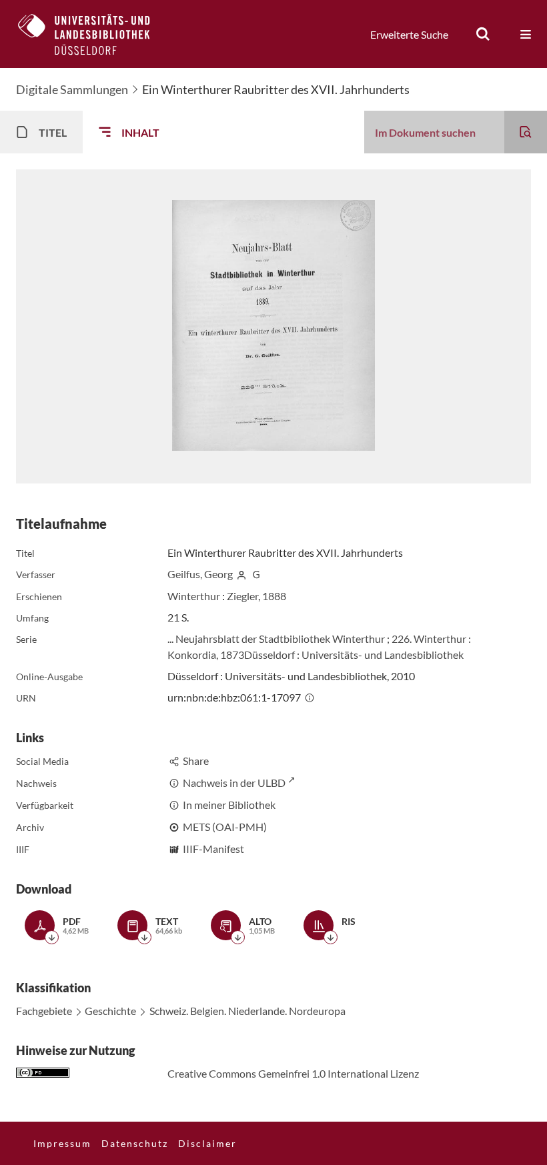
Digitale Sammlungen (72, 89)
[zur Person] (241, 573)
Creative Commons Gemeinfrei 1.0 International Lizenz (293, 1073)
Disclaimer (207, 1143)
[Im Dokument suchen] (525, 132)
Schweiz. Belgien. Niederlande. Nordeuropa (247, 1010)
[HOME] (94, 34)
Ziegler (242, 596)
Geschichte (110, 1010)
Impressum (62, 1143)
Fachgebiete (44, 1010)
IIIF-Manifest (213, 848)
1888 (274, 596)
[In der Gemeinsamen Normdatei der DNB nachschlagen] (256, 573)
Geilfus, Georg (200, 573)
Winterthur (193, 596)
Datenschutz (134, 1143)
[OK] (483, 34)
